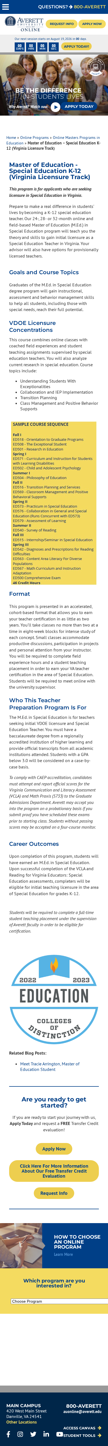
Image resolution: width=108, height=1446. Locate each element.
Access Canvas (79, 1428)
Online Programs (34, 137)
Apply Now (92, 24)
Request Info (62, 24)
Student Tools (79, 1436)
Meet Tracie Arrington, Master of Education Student (49, 1066)
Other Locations (21, 1422)
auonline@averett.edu (82, 1411)
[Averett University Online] (24, 24)
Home (11, 137)
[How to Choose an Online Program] (54, 1246)
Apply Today (79, 106)
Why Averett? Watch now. (28, 106)
